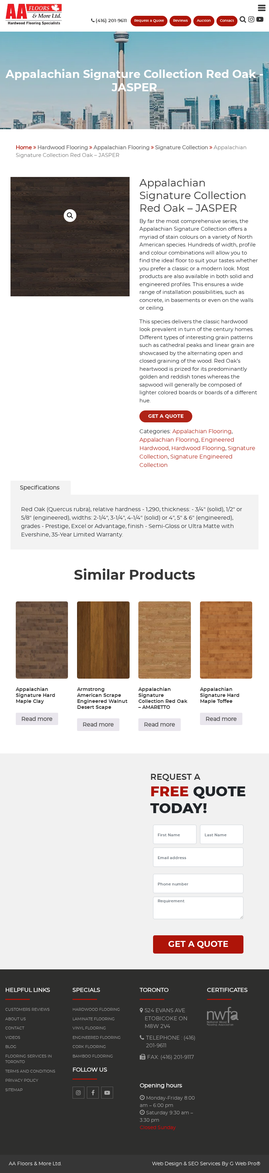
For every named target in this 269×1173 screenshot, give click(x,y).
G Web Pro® (245, 1163)
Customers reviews (27, 1009)
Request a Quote (149, 20)
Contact (227, 20)
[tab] (40, 488)
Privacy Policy (21, 1080)
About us (15, 1019)
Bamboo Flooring (93, 1056)
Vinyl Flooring (89, 1028)
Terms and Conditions (30, 1071)
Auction (204, 20)
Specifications (40, 487)
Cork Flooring (89, 1047)
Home (24, 147)
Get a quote (166, 416)
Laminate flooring (94, 1019)
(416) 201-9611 (111, 21)
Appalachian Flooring (122, 147)
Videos (12, 1038)
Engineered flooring (97, 1038)
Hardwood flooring (96, 1009)
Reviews (180, 20)
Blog (10, 1047)
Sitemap (14, 1090)
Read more (37, 719)
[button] (70, 215)
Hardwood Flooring (62, 147)
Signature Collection (181, 147)
